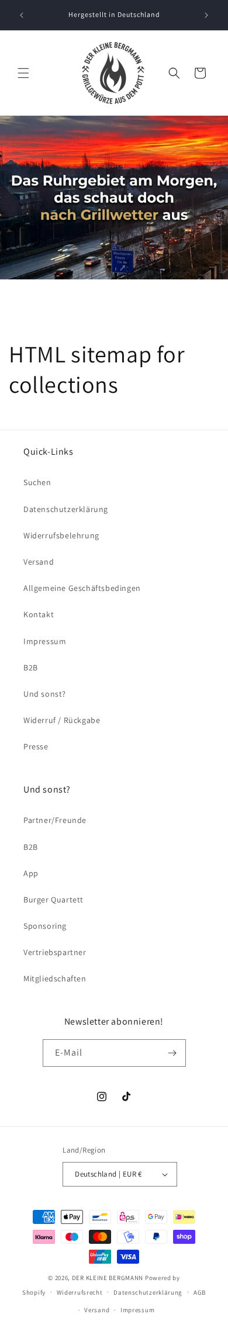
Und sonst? (44, 694)
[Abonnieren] (172, 1053)
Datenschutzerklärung (65, 509)
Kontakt (38, 614)
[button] (23, 73)
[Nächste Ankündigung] (206, 15)
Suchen (37, 482)
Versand (38, 561)
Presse (36, 746)
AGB (200, 1292)
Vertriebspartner (55, 952)
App (31, 873)
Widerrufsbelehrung (61, 535)
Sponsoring (45, 926)
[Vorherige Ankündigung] (21, 15)
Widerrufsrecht (80, 1292)
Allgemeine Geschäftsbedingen (82, 588)
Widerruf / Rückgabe (61, 720)
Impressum (44, 641)
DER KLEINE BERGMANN (107, 1278)
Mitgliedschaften (55, 978)
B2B (30, 667)
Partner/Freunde (55, 820)
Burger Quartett (53, 899)
